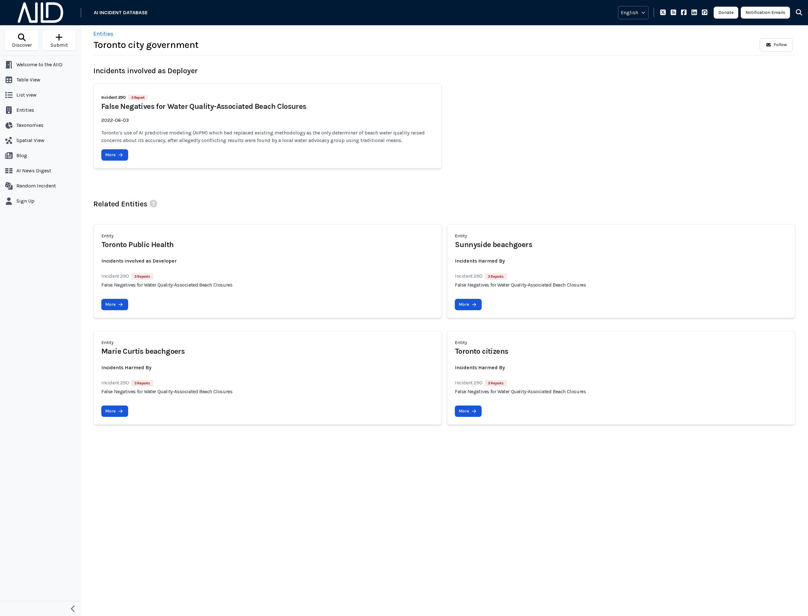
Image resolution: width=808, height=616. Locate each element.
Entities (103, 33)
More (110, 154)
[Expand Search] (795, 12)
